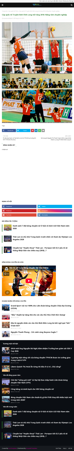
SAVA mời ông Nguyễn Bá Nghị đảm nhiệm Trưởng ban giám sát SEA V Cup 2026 (41, 349)
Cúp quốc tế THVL (13, 11)
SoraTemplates (12, 448)
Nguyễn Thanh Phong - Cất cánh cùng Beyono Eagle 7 (34, 332)
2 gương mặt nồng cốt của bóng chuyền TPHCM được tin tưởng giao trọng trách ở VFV (41, 358)
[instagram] (54, 210)
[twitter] (54, 206)
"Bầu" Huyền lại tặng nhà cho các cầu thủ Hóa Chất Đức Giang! (38, 315)
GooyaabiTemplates (31, 448)
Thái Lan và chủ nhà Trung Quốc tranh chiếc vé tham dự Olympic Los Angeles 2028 (42, 238)
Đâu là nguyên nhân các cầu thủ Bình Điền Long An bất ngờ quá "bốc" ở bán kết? (41, 324)
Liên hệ (70, 448)
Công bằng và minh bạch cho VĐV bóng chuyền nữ (32, 389)
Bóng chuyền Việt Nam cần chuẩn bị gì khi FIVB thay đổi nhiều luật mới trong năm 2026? (41, 398)
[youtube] (19, 215)
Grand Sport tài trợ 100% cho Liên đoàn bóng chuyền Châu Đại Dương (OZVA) (41, 307)
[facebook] (19, 206)
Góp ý (64, 448)
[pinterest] (19, 210)
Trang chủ (4, 11)
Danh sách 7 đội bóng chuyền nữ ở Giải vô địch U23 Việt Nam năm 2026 (41, 227)
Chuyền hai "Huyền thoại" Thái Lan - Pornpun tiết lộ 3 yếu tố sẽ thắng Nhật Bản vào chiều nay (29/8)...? (40, 249)
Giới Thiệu (58, 448)
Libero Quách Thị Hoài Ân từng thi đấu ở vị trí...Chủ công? (36, 366)
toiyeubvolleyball (8, 18)
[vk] (54, 215)
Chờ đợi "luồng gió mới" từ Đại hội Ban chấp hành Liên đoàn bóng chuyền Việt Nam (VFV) (39, 381)
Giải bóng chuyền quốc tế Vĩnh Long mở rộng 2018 (20, 122)
